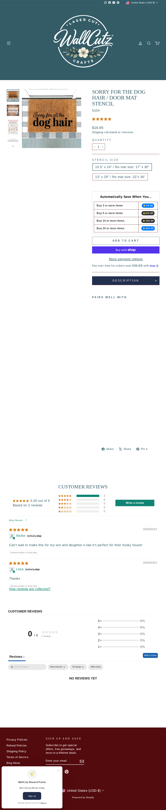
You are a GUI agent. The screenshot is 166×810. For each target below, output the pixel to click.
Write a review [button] (135, 502)
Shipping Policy (16, 751)
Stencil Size (105, 160)
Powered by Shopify (83, 797)
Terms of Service (17, 757)
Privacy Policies (16, 739)
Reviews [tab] (16, 656)
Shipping (97, 132)
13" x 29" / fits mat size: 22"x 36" (120, 177)
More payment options (126, 259)
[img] (18, 530)
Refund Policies (16, 745)
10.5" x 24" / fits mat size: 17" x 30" (122, 167)
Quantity (102, 140)
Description (126, 280)
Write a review (150, 655)
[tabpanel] (83, 689)
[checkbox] (95, 667)
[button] (101, 119)
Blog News (13, 763)
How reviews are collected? (29, 589)
